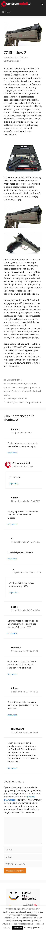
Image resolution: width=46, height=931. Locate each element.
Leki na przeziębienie (17, 398)
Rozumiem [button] (18, 927)
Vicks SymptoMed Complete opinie (24, 402)
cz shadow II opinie (20, 387)
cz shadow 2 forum (16, 383)
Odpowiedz (12, 452)
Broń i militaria (14, 379)
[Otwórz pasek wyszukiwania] (42, 4)
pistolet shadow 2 (22, 391)
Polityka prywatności (33, 927)
